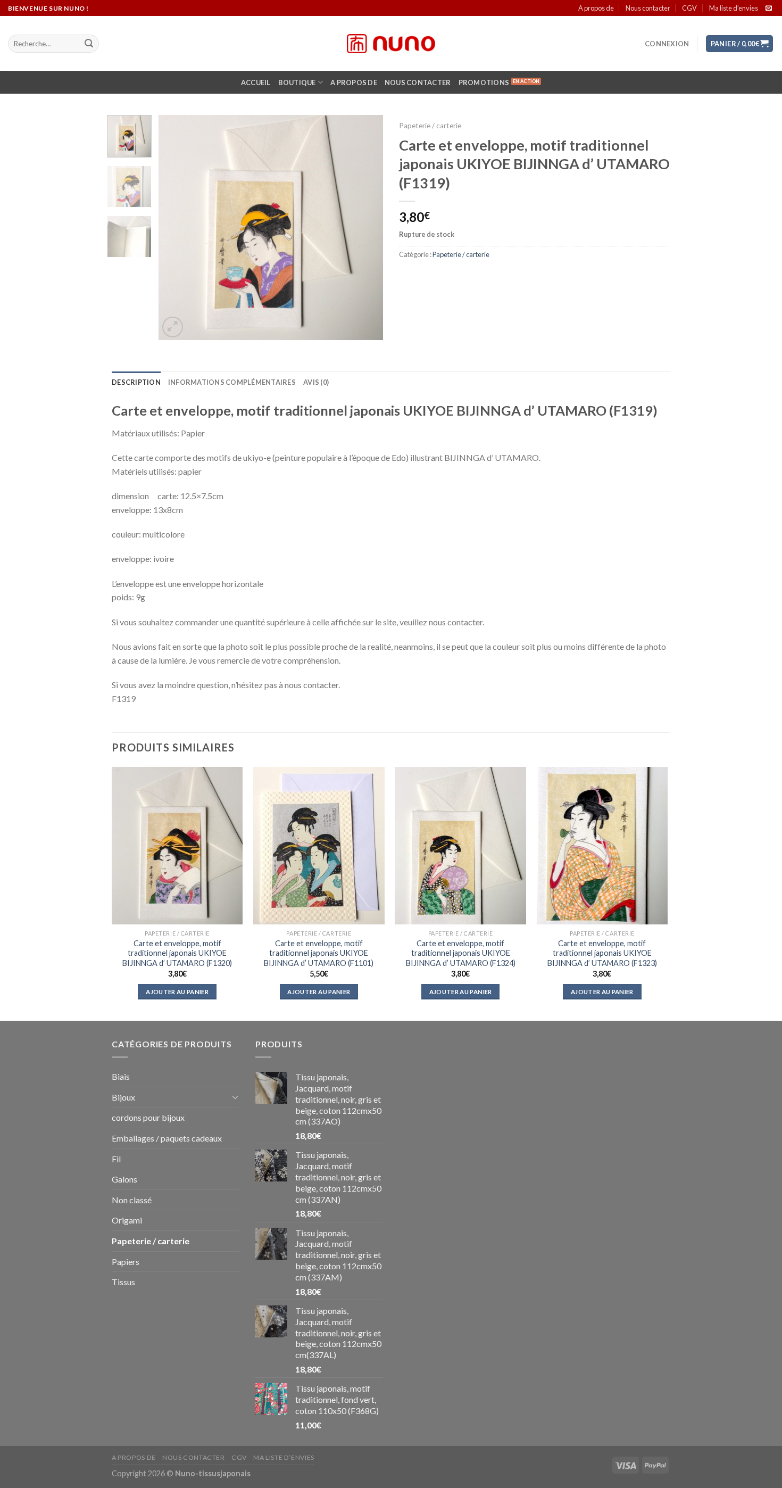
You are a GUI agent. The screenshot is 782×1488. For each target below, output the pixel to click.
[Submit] (89, 44)
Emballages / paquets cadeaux (167, 1138)
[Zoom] (172, 327)
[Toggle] (235, 1096)
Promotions (484, 82)
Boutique (297, 82)
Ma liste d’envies (733, 8)
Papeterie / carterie (430, 125)
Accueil (256, 82)
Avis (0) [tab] (316, 382)
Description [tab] (136, 382)
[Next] (365, 227)
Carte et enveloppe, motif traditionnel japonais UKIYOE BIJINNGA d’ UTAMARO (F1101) (318, 953)
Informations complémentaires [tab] (232, 382)
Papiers (125, 1261)
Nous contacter (648, 8)
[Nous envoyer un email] (769, 8)
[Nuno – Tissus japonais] (391, 43)
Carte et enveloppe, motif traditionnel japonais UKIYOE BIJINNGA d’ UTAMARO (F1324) (460, 953)
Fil (116, 1159)
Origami (127, 1220)
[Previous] (176, 227)
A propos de (596, 8)
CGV (689, 8)
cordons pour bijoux (148, 1117)
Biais (121, 1076)
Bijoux (123, 1097)
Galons (124, 1179)
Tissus (123, 1282)
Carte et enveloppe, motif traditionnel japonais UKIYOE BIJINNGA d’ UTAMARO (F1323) (602, 953)
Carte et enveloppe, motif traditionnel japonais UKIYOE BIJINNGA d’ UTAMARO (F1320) (177, 953)
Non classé (132, 1200)
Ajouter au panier (177, 991)
